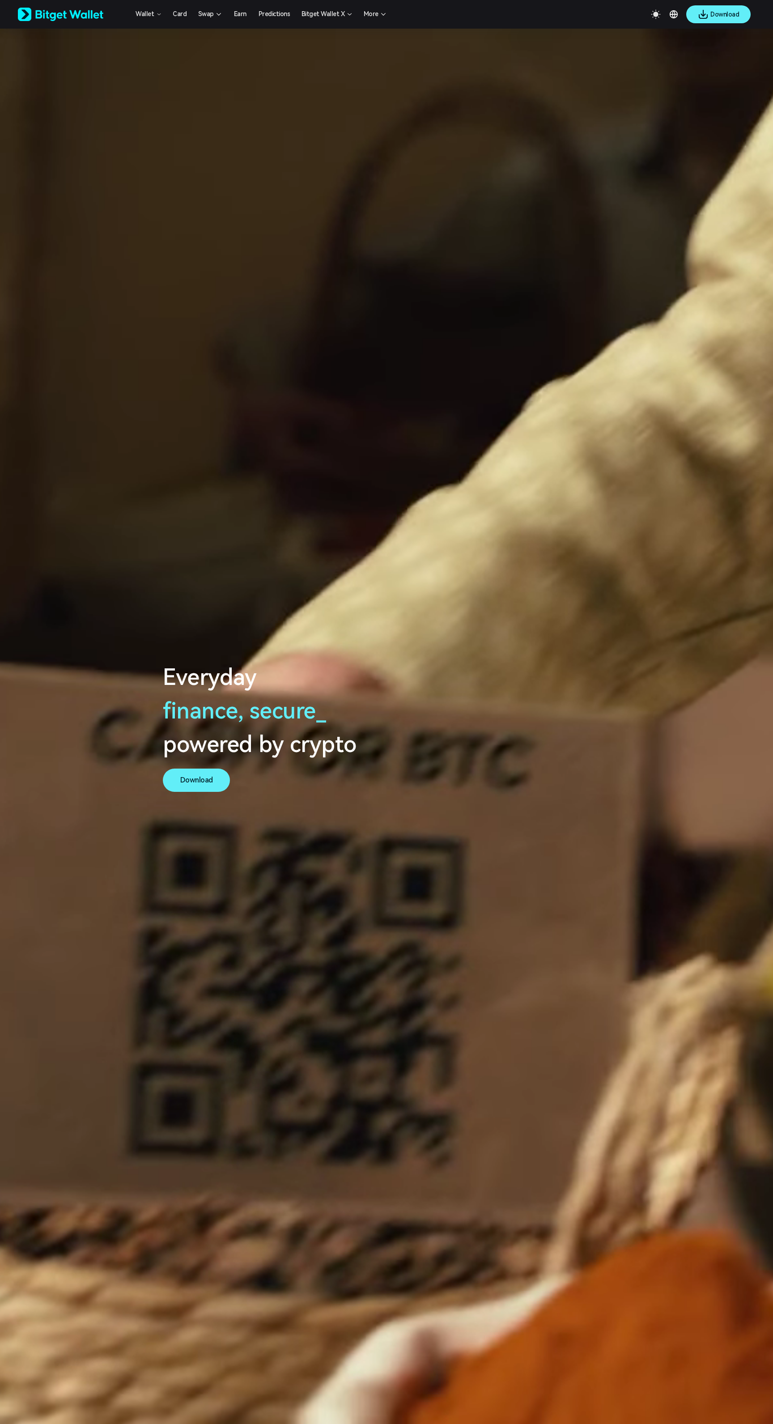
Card (180, 13)
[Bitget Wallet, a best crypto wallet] (72, 14)
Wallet (145, 13)
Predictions (274, 13)
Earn (240, 13)
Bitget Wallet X (323, 13)
